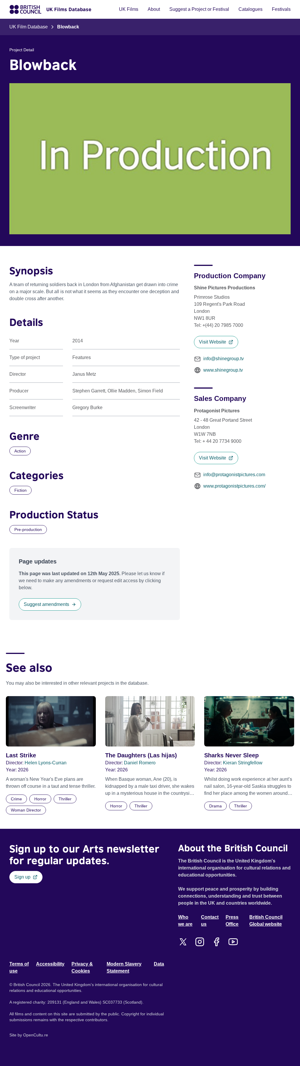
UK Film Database (28, 26)
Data (159, 963)
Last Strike (21, 755)
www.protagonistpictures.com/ (234, 486)
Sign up (22, 876)
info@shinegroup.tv (223, 358)
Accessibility (50, 963)
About (154, 9)
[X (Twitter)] (183, 942)
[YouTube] (233, 942)
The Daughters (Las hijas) (141, 755)
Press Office (232, 921)
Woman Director (26, 810)
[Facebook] (216, 942)
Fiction (20, 490)
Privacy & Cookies (82, 967)
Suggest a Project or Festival (199, 9)
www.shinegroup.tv (223, 370)
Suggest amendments (46, 604)
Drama (215, 806)
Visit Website (212, 341)
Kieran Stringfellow (242, 762)
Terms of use (19, 967)
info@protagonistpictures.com (234, 474)
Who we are (185, 921)
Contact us (210, 921)
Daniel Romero (140, 762)
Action (20, 451)
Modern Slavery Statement (124, 967)
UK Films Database (68, 9)
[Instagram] (199, 942)
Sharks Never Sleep (231, 755)
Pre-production (28, 529)
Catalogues (250, 9)
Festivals (281, 9)
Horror (40, 799)
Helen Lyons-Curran (46, 762)
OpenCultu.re (35, 1035)
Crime (16, 799)
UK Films (128, 9)
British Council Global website (265, 921)
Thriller (65, 799)
